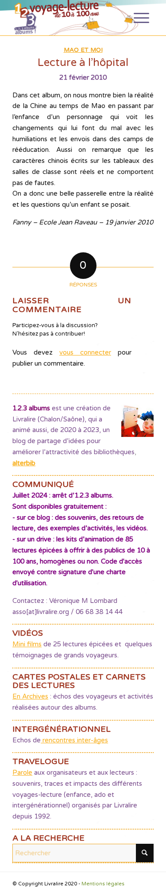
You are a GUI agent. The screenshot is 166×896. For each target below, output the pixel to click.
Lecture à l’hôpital (83, 62)
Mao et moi (83, 50)
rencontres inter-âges (74, 740)
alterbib (23, 463)
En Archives (30, 696)
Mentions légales (102, 884)
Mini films (27, 644)
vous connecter (85, 352)
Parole (22, 772)
